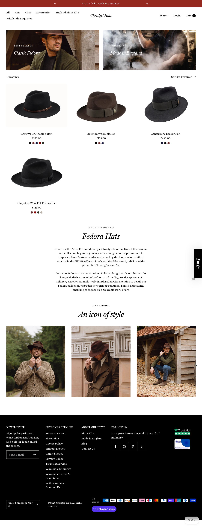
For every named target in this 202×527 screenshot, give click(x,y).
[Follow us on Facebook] (115, 446)
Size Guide (52, 438)
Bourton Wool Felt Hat (101, 133)
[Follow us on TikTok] (141, 446)
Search (164, 15)
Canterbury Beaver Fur (165, 133)
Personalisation (55, 433)
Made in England (91, 438)
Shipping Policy (55, 448)
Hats (17, 12)
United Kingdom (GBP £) (20, 504)
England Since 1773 (67, 12)
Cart (190, 15)
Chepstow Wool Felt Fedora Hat (36, 203)
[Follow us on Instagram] (124, 446)
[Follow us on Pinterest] (133, 446)
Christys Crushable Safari (36, 133)
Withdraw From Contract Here (55, 485)
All (8, 12)
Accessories (43, 12)
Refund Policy (54, 453)
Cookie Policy (54, 443)
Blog (84, 443)
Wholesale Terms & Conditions (58, 476)
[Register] (34, 454)
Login (177, 15)
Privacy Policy (54, 458)
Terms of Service (56, 463)
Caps (28, 12)
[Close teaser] (193, 279)
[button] (198, 263)
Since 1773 (87, 433)
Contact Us (88, 448)
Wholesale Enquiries (19, 18)
